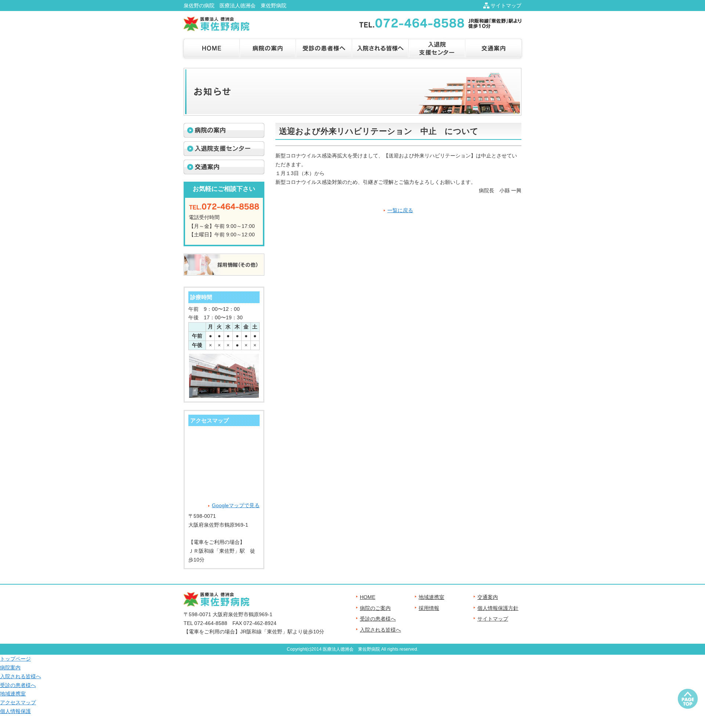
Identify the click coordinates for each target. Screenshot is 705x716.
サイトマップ (506, 5)
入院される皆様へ (380, 630)
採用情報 (429, 608)
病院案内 (10, 667)
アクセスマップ (18, 702)
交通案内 (487, 597)
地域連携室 (431, 597)
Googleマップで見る (236, 505)
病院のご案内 (375, 608)
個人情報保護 (15, 711)
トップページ (15, 659)
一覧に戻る (400, 210)
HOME (367, 597)
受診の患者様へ (378, 619)
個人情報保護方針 (497, 608)
